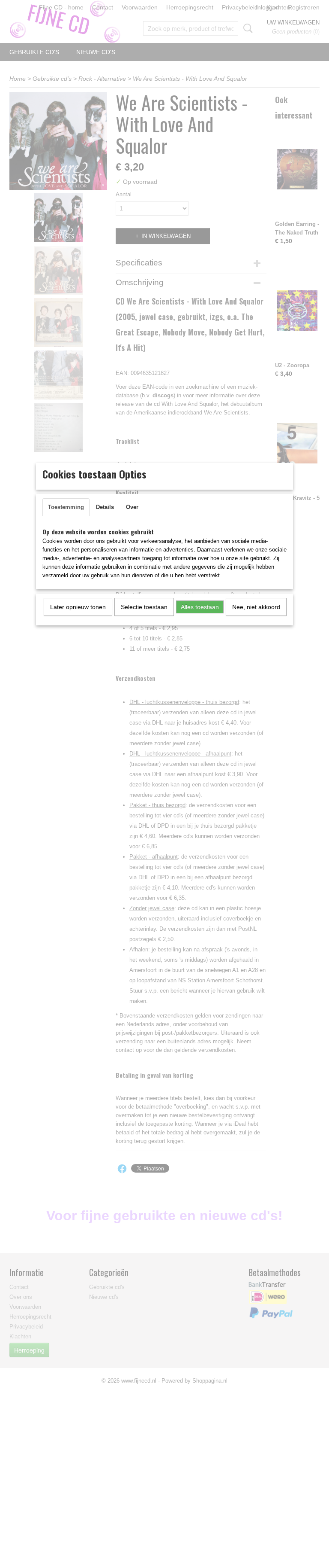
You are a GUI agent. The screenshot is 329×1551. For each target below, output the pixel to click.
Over (132, 507)
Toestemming (66, 507)
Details (105, 507)
